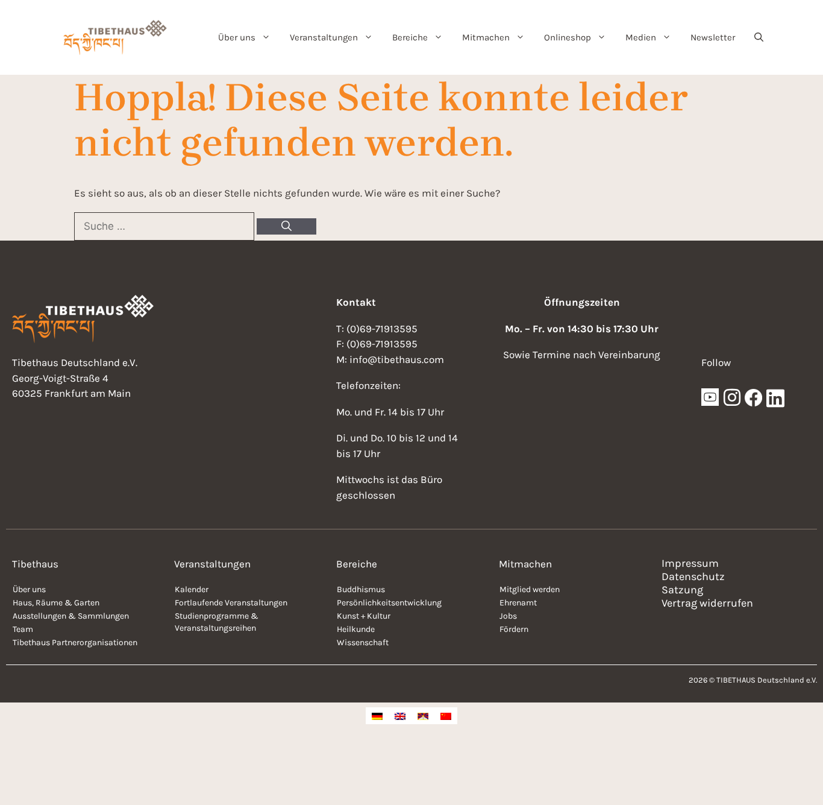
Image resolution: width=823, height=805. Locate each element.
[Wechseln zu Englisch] (400, 715)
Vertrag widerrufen (707, 603)
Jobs (508, 616)
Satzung (682, 589)
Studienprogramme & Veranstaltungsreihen (216, 622)
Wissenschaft (363, 642)
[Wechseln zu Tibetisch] (422, 715)
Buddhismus (361, 589)
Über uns (236, 37)
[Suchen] (286, 226)
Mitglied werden (529, 589)
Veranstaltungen (324, 37)
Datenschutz (693, 576)
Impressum (690, 563)
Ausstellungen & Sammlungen (71, 616)
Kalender (191, 589)
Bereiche (410, 37)
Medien (640, 37)
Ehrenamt (518, 603)
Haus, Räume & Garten (56, 603)
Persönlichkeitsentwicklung (389, 603)
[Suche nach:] (165, 226)
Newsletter (712, 37)
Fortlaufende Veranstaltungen (231, 603)
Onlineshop (567, 37)
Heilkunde (356, 629)
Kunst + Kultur (363, 616)
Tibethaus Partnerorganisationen (75, 642)
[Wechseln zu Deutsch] (377, 715)
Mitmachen (486, 37)
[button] (759, 37)
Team (23, 629)
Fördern (513, 629)
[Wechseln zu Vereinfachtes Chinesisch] (445, 715)
